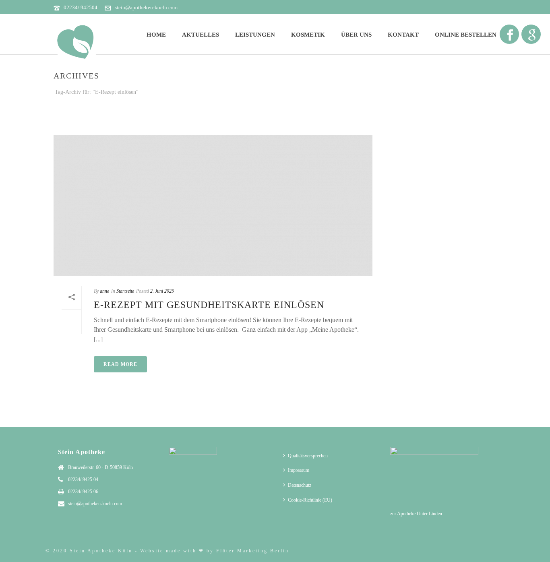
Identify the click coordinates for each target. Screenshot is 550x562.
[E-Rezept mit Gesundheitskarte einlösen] (213, 205)
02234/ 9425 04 (83, 479)
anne (104, 291)
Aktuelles (200, 34)
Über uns (356, 34)
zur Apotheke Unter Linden (416, 514)
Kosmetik (308, 34)
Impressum (298, 470)
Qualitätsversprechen (308, 456)
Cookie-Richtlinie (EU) (310, 500)
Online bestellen (465, 34)
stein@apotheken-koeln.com (146, 7)
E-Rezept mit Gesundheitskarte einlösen (209, 305)
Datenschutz (299, 485)
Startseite (421, 107)
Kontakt (403, 34)
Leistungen (255, 34)
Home (156, 34)
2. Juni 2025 (162, 291)
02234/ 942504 (80, 7)
